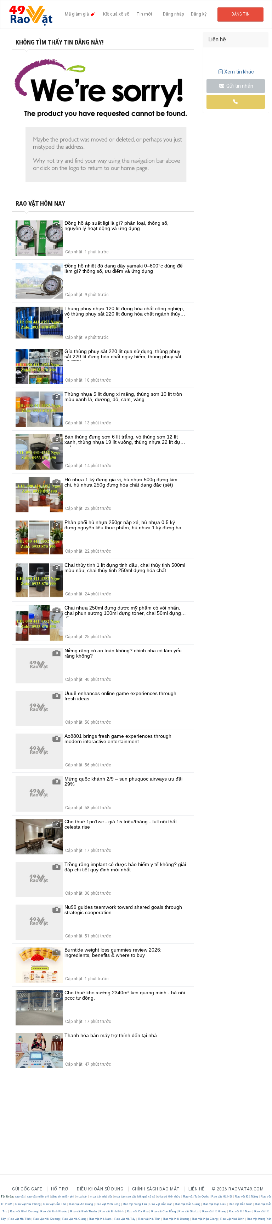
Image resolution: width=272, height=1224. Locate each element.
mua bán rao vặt (125, 1196)
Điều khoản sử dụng (100, 1189)
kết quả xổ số (146, 1196)
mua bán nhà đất (101, 1196)
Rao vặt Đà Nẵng (246, 1196)
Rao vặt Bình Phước (53, 1211)
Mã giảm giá (77, 14)
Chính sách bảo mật (156, 1189)
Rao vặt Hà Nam (240, 1211)
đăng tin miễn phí (62, 1196)
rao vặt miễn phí (38, 1196)
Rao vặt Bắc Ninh (240, 1204)
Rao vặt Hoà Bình (232, 1218)
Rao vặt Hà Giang (214, 1211)
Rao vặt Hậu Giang (205, 1218)
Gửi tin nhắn (239, 86)
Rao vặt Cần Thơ (55, 1204)
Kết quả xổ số (116, 14)
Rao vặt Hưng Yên (259, 1218)
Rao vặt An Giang (81, 1204)
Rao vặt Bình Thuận (83, 1211)
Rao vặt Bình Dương (24, 1211)
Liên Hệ (196, 1189)
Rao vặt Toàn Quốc (196, 1196)
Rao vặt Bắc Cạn (161, 1204)
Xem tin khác (239, 72)
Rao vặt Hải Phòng (28, 1204)
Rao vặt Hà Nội (221, 1196)
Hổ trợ (59, 1189)
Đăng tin (241, 14)
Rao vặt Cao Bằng (164, 1211)
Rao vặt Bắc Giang (188, 1204)
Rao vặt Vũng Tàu (135, 1204)
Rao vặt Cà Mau (137, 1211)
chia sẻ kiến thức (169, 1196)
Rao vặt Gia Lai (188, 1211)
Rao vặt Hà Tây (124, 1218)
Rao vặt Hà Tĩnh (19, 1218)
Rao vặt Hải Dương (46, 1218)
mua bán (81, 1196)
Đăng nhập (173, 14)
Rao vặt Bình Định (111, 1211)
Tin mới (144, 14)
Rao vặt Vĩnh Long (108, 1204)
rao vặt (20, 1196)
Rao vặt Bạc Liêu (214, 1204)
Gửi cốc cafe (27, 1189)
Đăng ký (198, 14)
